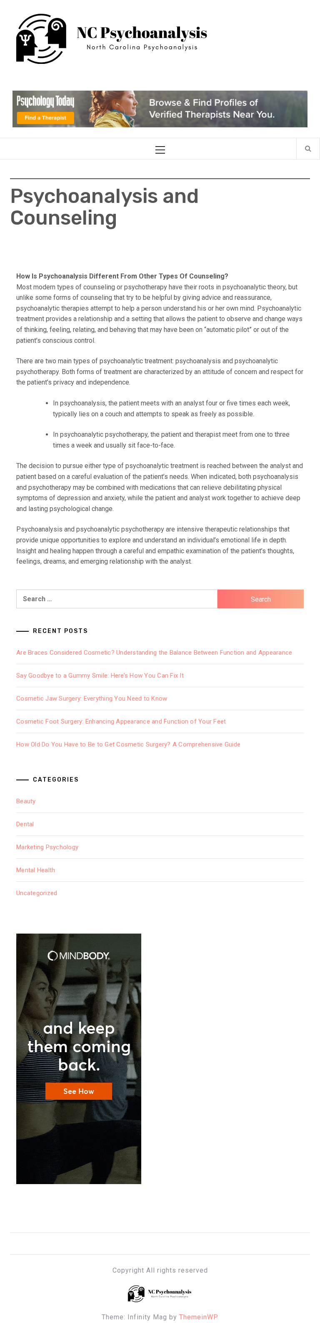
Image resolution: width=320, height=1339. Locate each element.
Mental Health (35, 870)
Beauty (26, 801)
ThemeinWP (198, 1317)
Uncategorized (36, 893)
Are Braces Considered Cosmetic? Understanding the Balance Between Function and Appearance (154, 652)
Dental (25, 824)
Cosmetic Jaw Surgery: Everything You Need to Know (91, 698)
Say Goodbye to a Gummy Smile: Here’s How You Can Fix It (100, 675)
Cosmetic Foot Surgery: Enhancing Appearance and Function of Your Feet (121, 721)
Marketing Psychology (47, 847)
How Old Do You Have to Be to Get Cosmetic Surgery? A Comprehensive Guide (128, 744)
